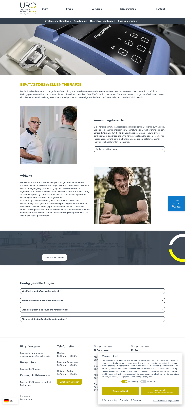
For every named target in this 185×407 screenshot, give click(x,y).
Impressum (25, 396)
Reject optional (120, 391)
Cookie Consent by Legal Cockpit (166, 401)
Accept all (160, 391)
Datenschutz (26, 399)
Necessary (133, 381)
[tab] (129, 149)
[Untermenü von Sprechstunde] (137, 9)
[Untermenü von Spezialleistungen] (139, 21)
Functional (152, 381)
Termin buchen (176, 202)
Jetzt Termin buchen (54, 257)
